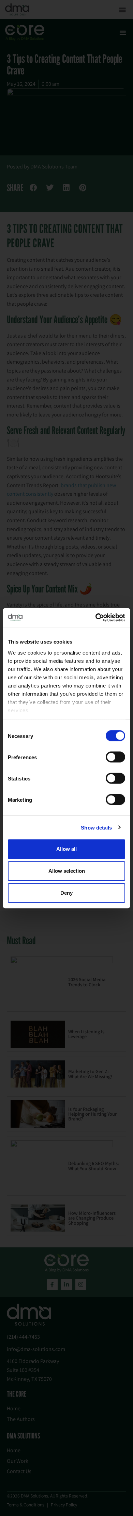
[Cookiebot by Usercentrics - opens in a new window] (95, 617)
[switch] (115, 757)
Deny (66, 893)
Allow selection (66, 871)
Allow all (66, 849)
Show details (96, 827)
